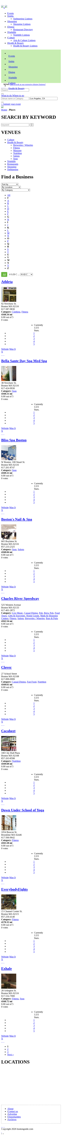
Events (10, 13)
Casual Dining (31, 613)
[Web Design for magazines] (1, 1131)
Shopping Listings (22, 24)
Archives (12, 1119)
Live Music (17, 613)
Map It (8, 350)
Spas (15, 158)
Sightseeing (12, 169)
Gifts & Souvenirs (16, 615)
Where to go (18, 95)
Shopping (12, 21)
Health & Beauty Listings (25, 45)
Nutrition (17, 153)
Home (4, 110)
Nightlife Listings (21, 35)
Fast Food (31, 682)
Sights (11, 16)
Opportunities (14, 1117)
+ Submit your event (11, 104)
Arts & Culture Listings (24, 40)
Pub (41, 613)
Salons (16, 156)
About (10, 1108)
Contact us (13, 1111)
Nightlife (12, 32)
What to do (6, 95)
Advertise (12, 1114)
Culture (11, 37)
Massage (17, 150)
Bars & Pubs (52, 618)
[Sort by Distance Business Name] (9, 184)
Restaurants (12, 164)
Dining (11, 27)
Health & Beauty (16, 43)
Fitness (16, 148)
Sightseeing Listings (22, 18)
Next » (10, 1054)
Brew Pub (49, 613)
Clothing (16, 312)
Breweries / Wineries (23, 145)
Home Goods (32, 615)
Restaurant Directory (23, 29)
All (8, 195)
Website (5, 349)
